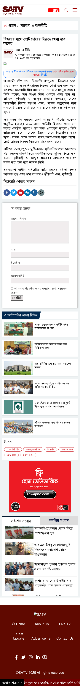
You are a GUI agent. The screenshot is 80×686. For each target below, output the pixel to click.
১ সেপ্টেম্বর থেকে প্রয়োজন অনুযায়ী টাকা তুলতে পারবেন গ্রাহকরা (53, 404)
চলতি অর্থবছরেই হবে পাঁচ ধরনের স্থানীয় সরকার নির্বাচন (52, 385)
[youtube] (44, 657)
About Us (42, 624)
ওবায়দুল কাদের (33, 449)
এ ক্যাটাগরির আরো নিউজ (20, 315)
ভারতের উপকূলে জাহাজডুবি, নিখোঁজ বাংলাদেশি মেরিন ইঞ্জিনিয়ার (52, 549)
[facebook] (17, 657)
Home (20, 624)
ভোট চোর (11, 455)
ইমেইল (15, 263)
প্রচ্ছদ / (12, 25)
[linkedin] (38, 657)
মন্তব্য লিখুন (18, 219)
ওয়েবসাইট (17, 276)
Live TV (65, 624)
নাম (13, 250)
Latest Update (18, 636)
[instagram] (31, 657)
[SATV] (40, 614)
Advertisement (42, 638)
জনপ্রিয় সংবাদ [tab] (59, 520)
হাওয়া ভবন (28, 455)
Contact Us (64, 638)
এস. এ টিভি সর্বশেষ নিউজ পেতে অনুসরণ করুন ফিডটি (40, 73)
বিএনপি (51, 449)
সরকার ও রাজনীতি (34, 25)
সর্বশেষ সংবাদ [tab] (21, 521)
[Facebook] (7, 192)
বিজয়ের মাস (67, 449)
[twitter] (24, 657)
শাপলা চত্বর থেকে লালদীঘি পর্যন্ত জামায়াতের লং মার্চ (51, 326)
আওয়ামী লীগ (13, 449)
